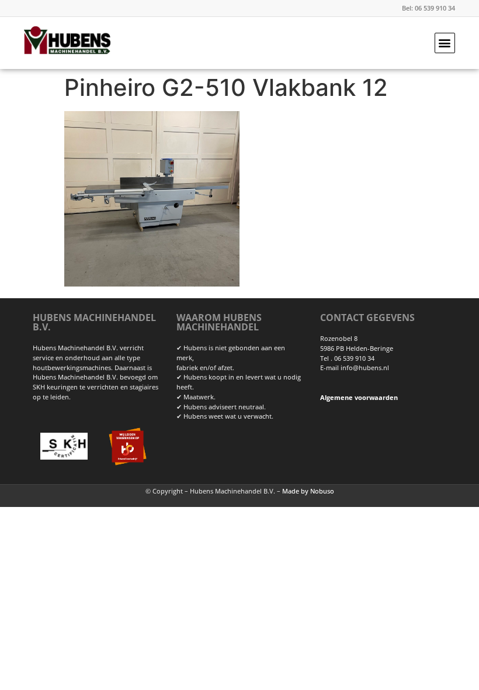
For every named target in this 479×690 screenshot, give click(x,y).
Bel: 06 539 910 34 (428, 8)
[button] (445, 43)
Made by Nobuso (308, 491)
